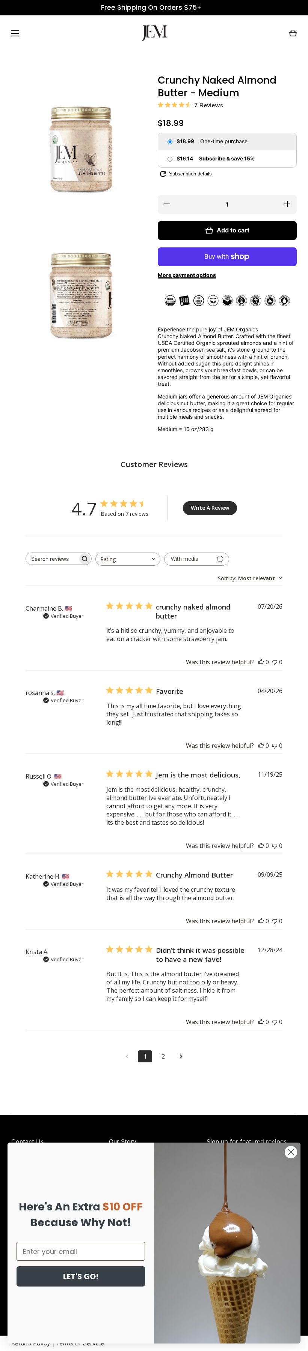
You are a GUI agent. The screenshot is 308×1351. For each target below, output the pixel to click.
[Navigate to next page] (181, 1056)
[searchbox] (52, 559)
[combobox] (127, 559)
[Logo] (154, 33)
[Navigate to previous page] (127, 1056)
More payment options (187, 275)
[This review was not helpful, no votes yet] (274, 662)
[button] (293, 33)
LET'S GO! (80, 1276)
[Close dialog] (290, 1152)
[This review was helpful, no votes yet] (261, 662)
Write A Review (210, 507)
